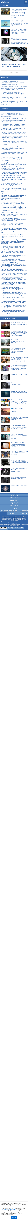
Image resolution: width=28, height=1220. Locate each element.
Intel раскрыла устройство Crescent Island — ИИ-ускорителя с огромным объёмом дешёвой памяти (13, 148)
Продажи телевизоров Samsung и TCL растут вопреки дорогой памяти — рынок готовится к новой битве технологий (12, 93)
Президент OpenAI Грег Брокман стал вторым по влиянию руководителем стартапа (14, 298)
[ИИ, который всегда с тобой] (5, 377)
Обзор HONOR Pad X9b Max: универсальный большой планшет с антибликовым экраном (19, 444)
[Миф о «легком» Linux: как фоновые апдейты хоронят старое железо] (5, 394)
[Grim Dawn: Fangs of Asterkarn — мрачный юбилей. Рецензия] (5, 420)
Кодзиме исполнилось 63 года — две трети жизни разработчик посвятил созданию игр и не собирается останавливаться (14, 88)
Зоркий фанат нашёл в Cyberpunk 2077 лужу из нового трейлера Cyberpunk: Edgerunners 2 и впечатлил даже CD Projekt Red (13, 241)
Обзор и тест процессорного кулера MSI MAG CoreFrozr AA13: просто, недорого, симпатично (19, 31)
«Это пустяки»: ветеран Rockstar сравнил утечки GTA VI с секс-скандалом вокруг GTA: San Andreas (13, 190)
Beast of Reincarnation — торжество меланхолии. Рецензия (18, 341)
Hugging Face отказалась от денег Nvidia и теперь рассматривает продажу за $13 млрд (14, 163)
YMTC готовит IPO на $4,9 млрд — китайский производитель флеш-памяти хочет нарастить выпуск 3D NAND (14, 214)
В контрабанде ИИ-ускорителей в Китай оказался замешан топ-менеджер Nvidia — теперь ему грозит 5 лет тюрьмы (14, 174)
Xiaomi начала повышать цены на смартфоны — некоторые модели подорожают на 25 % (11, 184)
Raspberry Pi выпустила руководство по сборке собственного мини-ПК (13, 128)
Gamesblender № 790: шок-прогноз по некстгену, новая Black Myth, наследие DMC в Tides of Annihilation (19, 333)
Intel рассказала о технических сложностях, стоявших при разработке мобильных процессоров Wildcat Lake (14, 137)
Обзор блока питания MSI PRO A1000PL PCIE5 (18, 478)
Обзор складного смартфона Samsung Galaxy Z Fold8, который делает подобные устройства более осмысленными (19, 368)
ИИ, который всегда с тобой (19, 374)
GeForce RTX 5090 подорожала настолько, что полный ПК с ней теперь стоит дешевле (14, 98)
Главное (4, 5)
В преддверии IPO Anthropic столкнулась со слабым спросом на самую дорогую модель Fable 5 (12, 289)
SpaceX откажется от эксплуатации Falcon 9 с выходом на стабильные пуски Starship (13, 132)
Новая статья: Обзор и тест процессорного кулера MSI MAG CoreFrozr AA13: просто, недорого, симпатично (14, 154)
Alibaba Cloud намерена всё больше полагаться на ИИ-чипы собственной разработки (12, 224)
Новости (4, 109)
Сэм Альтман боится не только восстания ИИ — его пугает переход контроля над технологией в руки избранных (19, 23)
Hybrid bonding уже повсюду (19, 485)
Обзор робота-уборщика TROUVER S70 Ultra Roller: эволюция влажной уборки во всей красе (19, 462)
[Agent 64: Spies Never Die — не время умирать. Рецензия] (5, 325)
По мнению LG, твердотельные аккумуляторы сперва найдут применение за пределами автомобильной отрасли (14, 294)
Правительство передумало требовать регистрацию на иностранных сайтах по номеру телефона (12, 248)
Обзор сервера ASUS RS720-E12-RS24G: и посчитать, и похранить (19, 453)
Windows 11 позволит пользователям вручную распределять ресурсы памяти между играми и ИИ (13, 283)
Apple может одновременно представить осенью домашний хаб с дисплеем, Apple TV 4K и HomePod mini (14, 306)
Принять (14, 1217)
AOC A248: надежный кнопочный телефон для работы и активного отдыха (14, 270)
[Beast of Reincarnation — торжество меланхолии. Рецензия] (5, 342)
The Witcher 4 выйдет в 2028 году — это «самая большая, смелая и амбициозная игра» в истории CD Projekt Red (13, 168)
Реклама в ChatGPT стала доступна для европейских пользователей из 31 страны (13, 124)
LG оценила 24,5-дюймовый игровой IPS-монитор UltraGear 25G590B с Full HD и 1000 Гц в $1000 (14, 143)
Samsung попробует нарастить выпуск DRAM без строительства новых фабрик (12, 252)
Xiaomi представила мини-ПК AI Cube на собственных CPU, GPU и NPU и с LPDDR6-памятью (13, 179)
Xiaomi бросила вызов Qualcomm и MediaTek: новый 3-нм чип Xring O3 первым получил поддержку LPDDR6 (13, 219)
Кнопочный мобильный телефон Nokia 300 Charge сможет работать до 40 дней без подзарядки (14, 103)
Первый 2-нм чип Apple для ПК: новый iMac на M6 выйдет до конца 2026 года (13, 302)
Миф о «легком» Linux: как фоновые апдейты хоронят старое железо (19, 393)
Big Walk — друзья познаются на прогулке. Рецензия (17, 410)
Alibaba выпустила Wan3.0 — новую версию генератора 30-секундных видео (12, 202)
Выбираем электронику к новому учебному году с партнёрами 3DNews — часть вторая (14, 274)
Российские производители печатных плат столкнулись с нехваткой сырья (13, 256)
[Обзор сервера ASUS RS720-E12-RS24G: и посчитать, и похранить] (5, 454)
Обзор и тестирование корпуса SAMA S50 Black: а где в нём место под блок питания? (19, 436)
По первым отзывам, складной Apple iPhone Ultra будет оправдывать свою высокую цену (13, 312)
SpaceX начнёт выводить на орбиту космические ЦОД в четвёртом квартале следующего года (12, 115)
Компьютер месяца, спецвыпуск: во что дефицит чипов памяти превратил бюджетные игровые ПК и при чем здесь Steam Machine (19, 41)
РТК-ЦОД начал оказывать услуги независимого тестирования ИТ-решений (13, 259)
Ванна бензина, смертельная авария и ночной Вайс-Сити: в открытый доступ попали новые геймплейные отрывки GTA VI (14, 278)
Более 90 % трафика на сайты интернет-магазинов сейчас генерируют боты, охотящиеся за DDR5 (12, 83)
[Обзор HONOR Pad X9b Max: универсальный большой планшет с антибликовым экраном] (5, 445)
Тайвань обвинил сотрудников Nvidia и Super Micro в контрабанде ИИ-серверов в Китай (13, 236)
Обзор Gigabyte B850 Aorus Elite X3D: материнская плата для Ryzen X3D (19, 470)
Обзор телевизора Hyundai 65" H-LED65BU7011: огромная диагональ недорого (18, 350)
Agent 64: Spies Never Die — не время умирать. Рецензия (19, 323)
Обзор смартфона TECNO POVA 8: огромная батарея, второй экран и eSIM (19, 427)
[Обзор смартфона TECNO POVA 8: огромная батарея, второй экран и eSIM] (5, 428)
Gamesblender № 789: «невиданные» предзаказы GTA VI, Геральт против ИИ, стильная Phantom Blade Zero (19, 402)
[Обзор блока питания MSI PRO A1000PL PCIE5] (5, 480)
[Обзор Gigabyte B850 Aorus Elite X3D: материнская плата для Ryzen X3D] (5, 471)
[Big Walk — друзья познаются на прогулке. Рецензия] (5, 411)
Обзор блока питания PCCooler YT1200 (17, 383)
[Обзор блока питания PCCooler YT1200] (5, 385)
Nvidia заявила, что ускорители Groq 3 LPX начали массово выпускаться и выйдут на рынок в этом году (14, 120)
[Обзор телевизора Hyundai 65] (5, 351)
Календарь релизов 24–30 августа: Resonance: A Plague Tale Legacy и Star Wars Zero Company (13, 159)
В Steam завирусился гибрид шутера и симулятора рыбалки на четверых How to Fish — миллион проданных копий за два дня (14, 230)
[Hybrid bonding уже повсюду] (5, 488)
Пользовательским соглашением (9, 1209)
